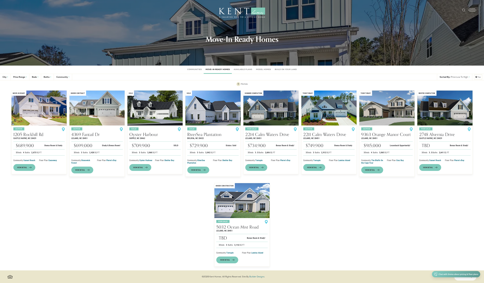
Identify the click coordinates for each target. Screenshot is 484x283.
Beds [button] (34, 77)
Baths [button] (47, 77)
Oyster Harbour (143, 135)
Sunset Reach (29, 160)
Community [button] (62, 77)
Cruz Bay (400, 160)
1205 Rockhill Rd (28, 135)
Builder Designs (256, 276)
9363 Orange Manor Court (386, 135)
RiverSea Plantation (204, 135)
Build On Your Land (286, 69)
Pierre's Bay (111, 160)
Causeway (52, 160)
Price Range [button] (19, 77)
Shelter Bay (169, 160)
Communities (194, 69)
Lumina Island (344, 160)
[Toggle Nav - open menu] (472, 6)
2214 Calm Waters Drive (267, 135)
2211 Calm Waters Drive (324, 135)
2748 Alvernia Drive (437, 135)
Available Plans (243, 69)
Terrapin (259, 160)
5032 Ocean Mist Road (237, 228)
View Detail (22, 167)
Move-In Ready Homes (218, 69)
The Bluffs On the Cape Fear (372, 161)
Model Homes (263, 69)
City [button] (4, 77)
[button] (464, 11)
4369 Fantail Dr (85, 135)
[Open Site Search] (464, 10)
